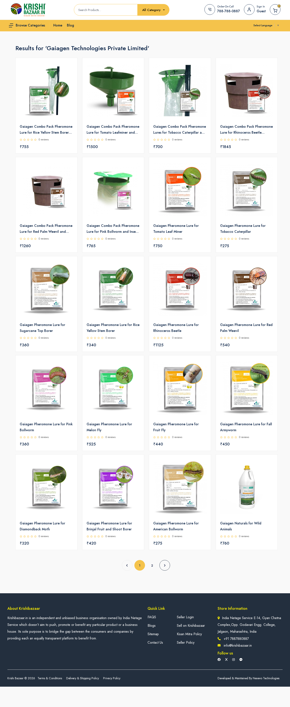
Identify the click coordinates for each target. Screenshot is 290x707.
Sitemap (153, 634)
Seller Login (185, 617)
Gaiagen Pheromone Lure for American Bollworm (176, 526)
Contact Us (155, 642)
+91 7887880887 (236, 638)
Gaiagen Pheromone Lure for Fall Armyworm (246, 427)
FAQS (152, 617)
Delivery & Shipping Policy (82, 678)
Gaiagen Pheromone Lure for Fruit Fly (176, 427)
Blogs (152, 625)
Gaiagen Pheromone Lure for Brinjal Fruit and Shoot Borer (109, 526)
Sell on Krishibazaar (191, 625)
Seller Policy (185, 642)
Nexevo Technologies (266, 678)
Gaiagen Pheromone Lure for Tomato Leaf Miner (176, 228)
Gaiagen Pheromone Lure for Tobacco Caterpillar (243, 228)
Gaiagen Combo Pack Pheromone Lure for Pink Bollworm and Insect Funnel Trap (113, 229)
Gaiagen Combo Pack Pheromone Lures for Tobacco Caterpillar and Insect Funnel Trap (179, 130)
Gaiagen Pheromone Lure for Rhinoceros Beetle (176, 327)
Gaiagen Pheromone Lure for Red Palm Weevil (246, 327)
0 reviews (44, 139)
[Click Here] (69, 68)
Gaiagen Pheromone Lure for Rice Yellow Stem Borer (113, 327)
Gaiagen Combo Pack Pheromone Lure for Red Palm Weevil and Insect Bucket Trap (46, 229)
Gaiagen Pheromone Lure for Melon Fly (109, 427)
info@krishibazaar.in (238, 645)
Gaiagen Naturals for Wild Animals (240, 526)
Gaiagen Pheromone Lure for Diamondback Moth (42, 526)
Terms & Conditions (50, 678)
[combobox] (153, 10)
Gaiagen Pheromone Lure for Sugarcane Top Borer (42, 327)
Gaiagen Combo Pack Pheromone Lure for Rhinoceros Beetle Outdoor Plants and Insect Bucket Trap (246, 130)
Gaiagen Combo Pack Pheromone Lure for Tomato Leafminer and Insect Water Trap (113, 130)
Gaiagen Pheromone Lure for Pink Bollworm (46, 427)
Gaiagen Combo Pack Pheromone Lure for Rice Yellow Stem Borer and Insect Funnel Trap (46, 130)
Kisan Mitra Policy (189, 634)
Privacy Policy (111, 678)
